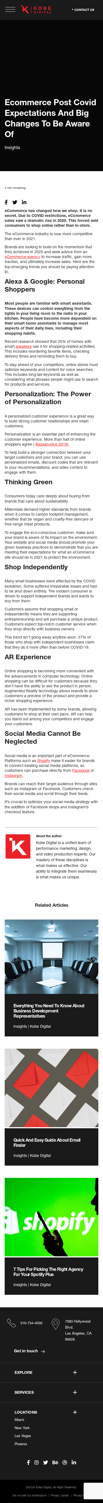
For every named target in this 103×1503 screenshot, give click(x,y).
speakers (23, 346)
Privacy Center (60, 1495)
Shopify (43, 760)
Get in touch (26, 1350)
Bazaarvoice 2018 (51, 444)
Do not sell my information (29, 1495)
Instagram (13, 775)
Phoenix (21, 1444)
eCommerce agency (22, 256)
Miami (19, 1419)
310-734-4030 (31, 1323)
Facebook (81, 770)
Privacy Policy (81, 1495)
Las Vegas (23, 1436)
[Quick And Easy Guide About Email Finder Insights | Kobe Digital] (51, 1088)
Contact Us (84, 9)
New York (22, 1428)
